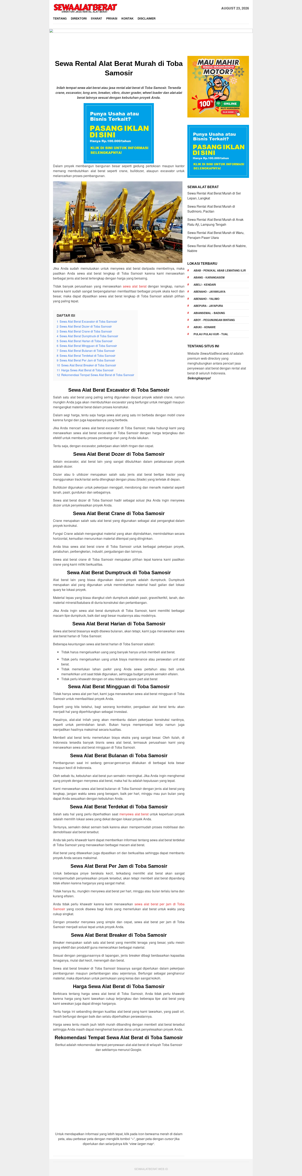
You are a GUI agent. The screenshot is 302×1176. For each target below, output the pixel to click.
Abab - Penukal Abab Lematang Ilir (220, 270)
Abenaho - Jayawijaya (209, 291)
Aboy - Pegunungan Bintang (214, 320)
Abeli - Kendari (205, 285)
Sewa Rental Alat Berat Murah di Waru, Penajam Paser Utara (215, 235)
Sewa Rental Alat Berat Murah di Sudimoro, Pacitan (211, 209)
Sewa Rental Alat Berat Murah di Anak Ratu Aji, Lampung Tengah (215, 222)
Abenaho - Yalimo (206, 299)
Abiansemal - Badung (209, 313)
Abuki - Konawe (205, 327)
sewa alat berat (134, 286)
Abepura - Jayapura (208, 306)
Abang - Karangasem (209, 277)
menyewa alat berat (134, 814)
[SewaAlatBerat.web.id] (85, 7)
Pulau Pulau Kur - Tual (211, 334)
